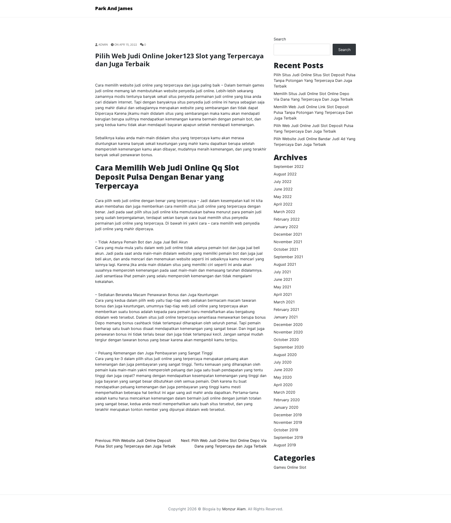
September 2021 (288, 256)
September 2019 (288, 437)
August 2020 (285, 354)
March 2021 (284, 302)
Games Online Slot (290, 467)
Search (280, 39)
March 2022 (284, 211)
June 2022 (283, 189)
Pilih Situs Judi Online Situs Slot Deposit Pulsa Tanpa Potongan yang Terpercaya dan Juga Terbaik (314, 80)
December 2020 (288, 324)
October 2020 (286, 339)
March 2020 (284, 392)
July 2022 (283, 181)
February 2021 (286, 309)
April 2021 (283, 294)
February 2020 (287, 399)
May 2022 (283, 196)
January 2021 (286, 317)
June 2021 (283, 279)
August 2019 (285, 445)
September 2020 (289, 347)
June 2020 (283, 369)
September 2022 (289, 166)
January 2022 (286, 226)
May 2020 (283, 377)
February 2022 (287, 219)
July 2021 (282, 271)
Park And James (114, 8)
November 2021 (288, 241)
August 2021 (285, 264)
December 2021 (288, 234)
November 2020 (288, 332)
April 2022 (283, 204)
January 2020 (286, 407)
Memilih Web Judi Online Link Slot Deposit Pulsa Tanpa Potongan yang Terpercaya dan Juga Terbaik (313, 112)
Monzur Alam (234, 509)
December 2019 (288, 414)
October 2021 (286, 249)
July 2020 (283, 362)
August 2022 (285, 174)
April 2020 (283, 384)
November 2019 (288, 422)
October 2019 (286, 430)
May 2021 (282, 287)
